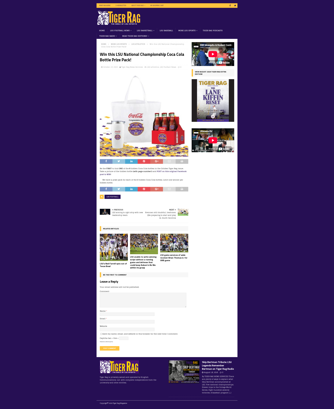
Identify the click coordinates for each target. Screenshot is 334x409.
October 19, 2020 (110, 67)
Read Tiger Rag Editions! (134, 36)
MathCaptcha (109, 342)
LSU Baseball (166, 30)
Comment (104, 291)
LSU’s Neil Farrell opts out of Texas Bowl (113, 265)
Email (103, 318)
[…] (230, 392)
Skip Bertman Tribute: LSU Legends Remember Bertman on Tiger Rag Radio (218, 365)
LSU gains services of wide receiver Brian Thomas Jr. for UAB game (173, 257)
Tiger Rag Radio (107, 36)
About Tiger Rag (137, 5)
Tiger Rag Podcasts (213, 30)
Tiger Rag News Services (132, 67)
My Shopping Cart (157, 5)
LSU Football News (120, 30)
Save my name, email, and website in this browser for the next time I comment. (140, 333)
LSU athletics (153, 67)
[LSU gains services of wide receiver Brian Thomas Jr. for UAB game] (174, 243)
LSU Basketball (145, 30)
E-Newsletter (121, 5)
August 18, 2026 (211, 372)
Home (102, 30)
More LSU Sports (187, 30)
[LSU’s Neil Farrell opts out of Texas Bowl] (114, 247)
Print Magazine (105, 5)
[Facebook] (230, 5)
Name (103, 311)
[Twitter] (235, 5)
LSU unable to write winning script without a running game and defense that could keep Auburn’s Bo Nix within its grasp (143, 262)
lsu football (112, 196)
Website (103, 326)
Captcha (104, 338)
